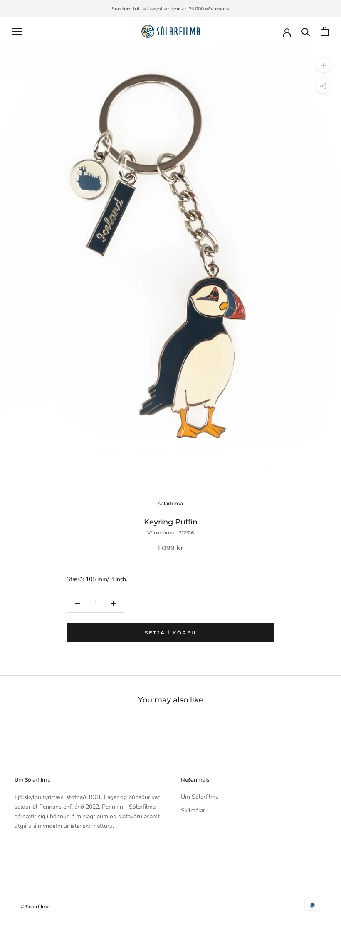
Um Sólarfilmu (200, 797)
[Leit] (305, 31)
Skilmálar (193, 810)
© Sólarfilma (35, 906)
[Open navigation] (17, 31)
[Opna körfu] (325, 31)
